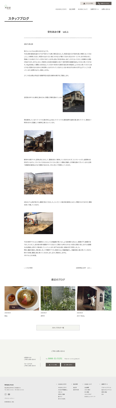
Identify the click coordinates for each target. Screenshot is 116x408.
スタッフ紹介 (87, 389)
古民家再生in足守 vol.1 (83, 268)
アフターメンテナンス (106, 387)
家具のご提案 (61, 394)
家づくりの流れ (61, 399)
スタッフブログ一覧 (58, 328)
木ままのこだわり (62, 387)
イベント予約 (89, 3)
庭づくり (60, 396)
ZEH (103, 394)
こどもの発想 (29, 268)
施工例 (75, 387)
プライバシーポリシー (9, 398)
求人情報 (87, 392)
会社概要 (87, 387)
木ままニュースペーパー (90, 396)
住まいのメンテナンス (106, 389)
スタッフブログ (88, 394)
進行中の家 (76, 389)
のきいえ (60, 392)
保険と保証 (104, 392)
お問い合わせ (69, 364)
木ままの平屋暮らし (63, 389)
